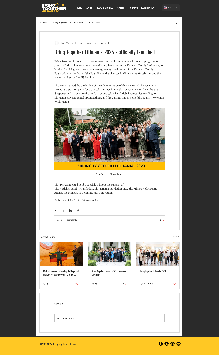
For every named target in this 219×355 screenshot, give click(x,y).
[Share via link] (77, 210)
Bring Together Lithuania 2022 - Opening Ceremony (109, 273)
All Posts (43, 22)
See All (176, 236)
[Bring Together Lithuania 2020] (157, 254)
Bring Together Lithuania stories (68, 22)
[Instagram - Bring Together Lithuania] (172, 344)
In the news (94, 22)
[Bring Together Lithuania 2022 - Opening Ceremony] (109, 254)
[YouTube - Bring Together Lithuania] (178, 344)
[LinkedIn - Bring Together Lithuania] (166, 344)
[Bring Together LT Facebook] (161, 344)
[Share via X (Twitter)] (63, 210)
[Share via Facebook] (55, 210)
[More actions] (163, 43)
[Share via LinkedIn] (70, 210)
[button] (175, 22)
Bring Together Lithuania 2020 (153, 271)
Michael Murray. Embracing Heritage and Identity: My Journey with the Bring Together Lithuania (61, 273)
